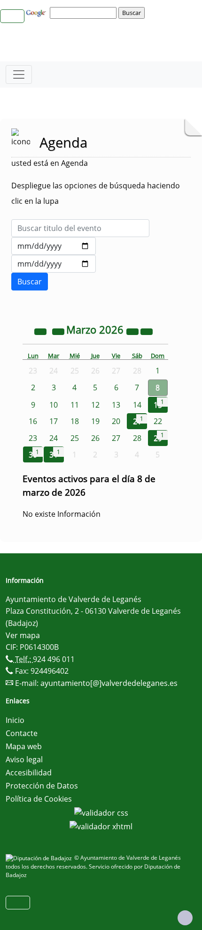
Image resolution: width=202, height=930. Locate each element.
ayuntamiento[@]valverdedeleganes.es (109, 683)
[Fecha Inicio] (53, 246)
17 (53, 421)
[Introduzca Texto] (80, 228)
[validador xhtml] (101, 826)
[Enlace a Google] (37, 12)
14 (137, 405)
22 (158, 421)
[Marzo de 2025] (41, 331)
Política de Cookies (39, 799)
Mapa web (24, 746)
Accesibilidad (29, 772)
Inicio (15, 720)
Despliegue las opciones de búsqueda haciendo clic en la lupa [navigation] (95, 193)
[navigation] (84, 13)
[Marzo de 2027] (133, 331)
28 (137, 438)
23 (33, 438)
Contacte (22, 733)
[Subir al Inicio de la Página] (185, 917)
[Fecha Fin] (53, 264)
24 (53, 438)
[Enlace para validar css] (101, 812)
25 (74, 438)
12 (95, 405)
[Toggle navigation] (19, 74)
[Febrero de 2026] (59, 331)
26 (95, 438)
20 (116, 421)
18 (74, 421)
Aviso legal (24, 759)
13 (116, 405)
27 (116, 438)
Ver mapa (23, 635)
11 (74, 405)
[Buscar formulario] (29, 281)
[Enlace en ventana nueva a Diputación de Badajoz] (40, 858)
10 (53, 405)
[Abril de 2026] (146, 331)
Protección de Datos (42, 786)
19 (95, 421)
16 (33, 421)
